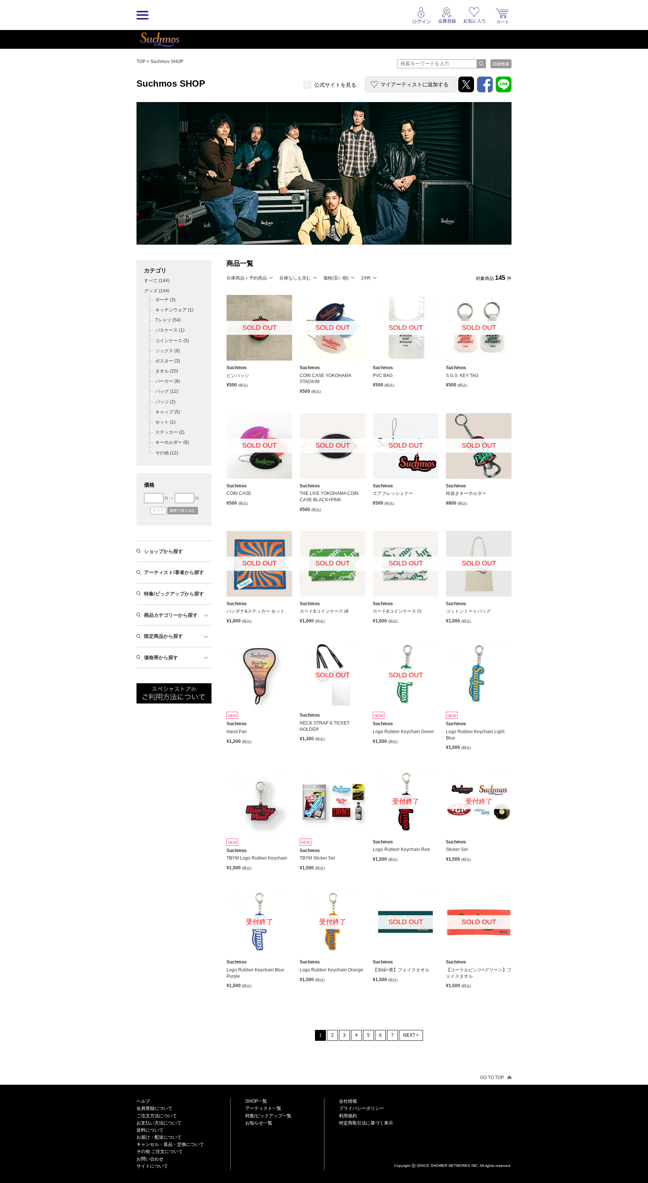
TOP (141, 61)
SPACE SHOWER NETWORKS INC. (448, 1165)
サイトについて (152, 1166)
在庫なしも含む (295, 278)
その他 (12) (166, 452)
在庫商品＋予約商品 (246, 278)
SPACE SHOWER (453, 1153)
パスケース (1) (169, 330)
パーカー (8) (167, 381)
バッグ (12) (166, 391)
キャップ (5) (167, 412)
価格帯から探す (161, 657)
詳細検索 (501, 64)
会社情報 (348, 1101)
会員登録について (154, 1108)
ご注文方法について (156, 1115)
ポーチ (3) (165, 299)
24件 (366, 278)
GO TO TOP (492, 1077)
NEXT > (411, 1035)
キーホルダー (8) (172, 442)
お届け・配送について (159, 1137)
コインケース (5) (172, 340)
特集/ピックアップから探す (174, 594)
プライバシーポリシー (361, 1108)
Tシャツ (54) (168, 320)
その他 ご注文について (159, 1151)
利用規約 (348, 1115)
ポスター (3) (167, 361)
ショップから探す (163, 551)
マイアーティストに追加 (414, 84)
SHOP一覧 (256, 1101)
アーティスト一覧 (263, 1108)
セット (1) (165, 422)
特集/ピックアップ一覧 (268, 1115)
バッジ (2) (165, 401)
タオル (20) (166, 371)
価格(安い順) (336, 278)
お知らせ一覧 (258, 1123)
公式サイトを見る (335, 85)
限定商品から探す (163, 636)
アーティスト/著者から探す (174, 572)
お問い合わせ (150, 1159)
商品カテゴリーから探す (171, 615)
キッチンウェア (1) (174, 310)
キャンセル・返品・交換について (170, 1144)
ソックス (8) (167, 350)
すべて (157, 280)
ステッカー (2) (169, 432)
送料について (150, 1130)
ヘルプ (143, 1101)
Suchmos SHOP (166, 61)
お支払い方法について (159, 1123)
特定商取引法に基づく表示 (366, 1123)
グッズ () (157, 290)
